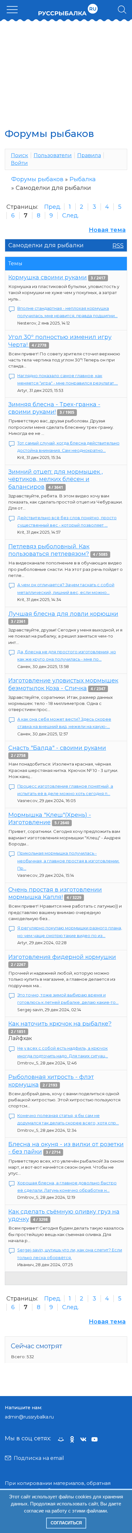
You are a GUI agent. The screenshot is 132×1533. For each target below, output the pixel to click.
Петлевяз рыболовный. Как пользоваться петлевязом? (48, 550)
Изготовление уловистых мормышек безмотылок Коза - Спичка (63, 684)
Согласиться (66, 1522)
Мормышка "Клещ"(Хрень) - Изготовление (49, 818)
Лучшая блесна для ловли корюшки (63, 613)
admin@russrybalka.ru (29, 1417)
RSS (118, 245)
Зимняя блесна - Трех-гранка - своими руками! (54, 408)
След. (70, 215)
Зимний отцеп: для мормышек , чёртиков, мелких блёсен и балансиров (55, 479)
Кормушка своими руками (47, 277)
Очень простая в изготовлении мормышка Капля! (55, 893)
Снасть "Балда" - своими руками (57, 747)
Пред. (52, 206)
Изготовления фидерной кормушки (62, 957)
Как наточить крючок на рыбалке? (59, 1023)
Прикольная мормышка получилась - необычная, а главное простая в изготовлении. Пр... (68, 861)
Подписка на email (39, 1458)
